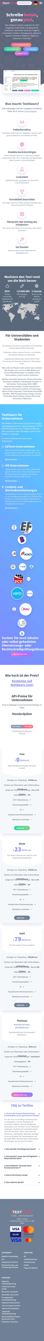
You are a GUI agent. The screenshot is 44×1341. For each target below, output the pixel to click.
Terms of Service (29, 426)
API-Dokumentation (21, 45)
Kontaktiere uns (22, 253)
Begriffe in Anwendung (10, 1256)
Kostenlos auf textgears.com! (22, 683)
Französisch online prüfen (8, 1288)
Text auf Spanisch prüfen (11, 1306)
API (25, 1256)
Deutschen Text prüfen (10, 1295)
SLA (3, 1259)
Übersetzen (22, 53)
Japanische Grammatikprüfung (9, 1312)
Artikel (26, 1265)
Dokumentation (30, 111)
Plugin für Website (31, 1268)
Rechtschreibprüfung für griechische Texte (11, 1318)
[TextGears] (8, 3)
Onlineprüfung (24, 3)
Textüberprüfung (30, 1259)
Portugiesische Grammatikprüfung (9, 1299)
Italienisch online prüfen (11, 1303)
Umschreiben (31, 49)
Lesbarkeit (23, 180)
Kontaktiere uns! (21, 654)
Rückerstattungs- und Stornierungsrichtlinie (10, 1266)
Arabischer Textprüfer (10, 1322)
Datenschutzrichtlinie (10, 1262)
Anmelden (21, 828)
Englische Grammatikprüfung (9, 1282)
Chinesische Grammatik (10, 1308)
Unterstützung (29, 1262)
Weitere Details (11, 459)
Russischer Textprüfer (10, 1292)
